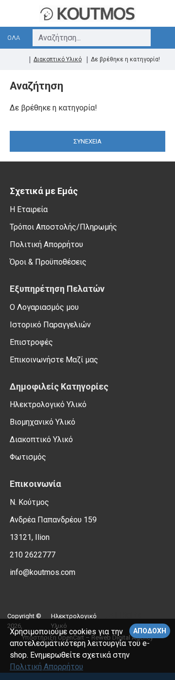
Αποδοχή (149, 631)
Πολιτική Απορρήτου (46, 666)
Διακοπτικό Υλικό (58, 59)
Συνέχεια (87, 141)
